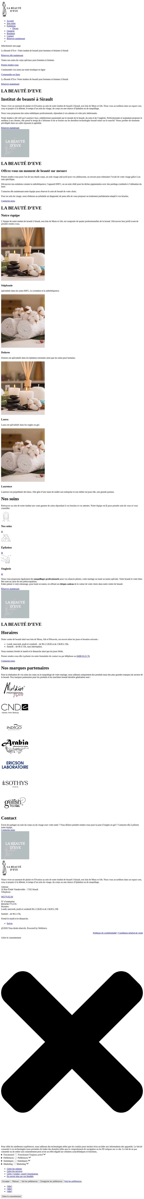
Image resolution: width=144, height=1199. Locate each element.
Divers (15, 28)
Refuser (15, 1181)
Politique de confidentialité (105, 933)
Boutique (11, 33)
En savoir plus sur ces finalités (20, 1176)
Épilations (11, 26)
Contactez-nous (8, 201)
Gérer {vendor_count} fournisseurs (22, 1174)
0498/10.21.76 (83, 656)
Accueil (10, 21)
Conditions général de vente (130, 933)
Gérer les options (14, 1169)
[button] (72, 1042)
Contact (10, 36)
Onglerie (10, 31)
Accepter (6, 1181)
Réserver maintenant (16, 38)
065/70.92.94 (7, 897)
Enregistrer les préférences (51, 1181)
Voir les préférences (30, 1181)
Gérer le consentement (11, 1196)
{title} (9, 1186)
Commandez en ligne (10, 74)
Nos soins (11, 23)
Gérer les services (14, 1171)
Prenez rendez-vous (10, 65)
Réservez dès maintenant (12, 55)
